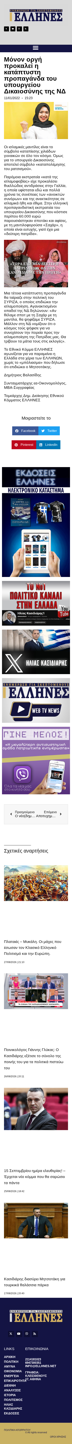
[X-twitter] (6, 28)
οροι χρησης (58, 1436)
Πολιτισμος (13, 1399)
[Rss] (25, 28)
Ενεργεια (11, 1376)
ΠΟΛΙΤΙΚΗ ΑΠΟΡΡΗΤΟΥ (17, 1430)
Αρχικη (9, 1357)
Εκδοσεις (11, 1413)
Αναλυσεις (12, 1390)
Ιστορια (10, 1395)
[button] (35, 48)
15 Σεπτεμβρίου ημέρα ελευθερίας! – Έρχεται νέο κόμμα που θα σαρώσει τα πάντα (34, 1177)
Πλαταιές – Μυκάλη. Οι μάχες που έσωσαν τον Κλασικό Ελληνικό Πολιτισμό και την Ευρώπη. (32, 948)
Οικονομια (13, 1371)
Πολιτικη (11, 1361)
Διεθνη (10, 1385)
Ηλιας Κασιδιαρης (13, 1406)
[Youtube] (12, 28)
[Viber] (19, 28)
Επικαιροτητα (14, 1380)
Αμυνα (9, 1366)
